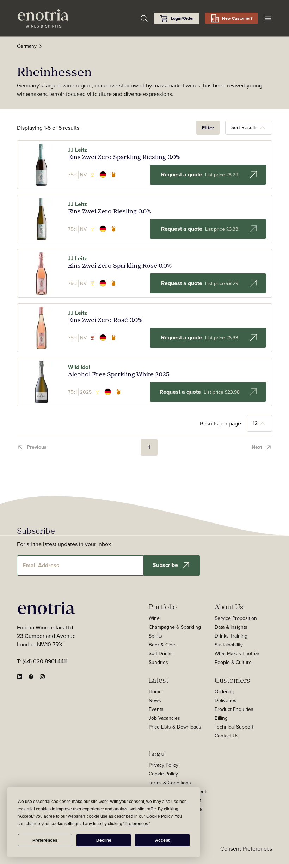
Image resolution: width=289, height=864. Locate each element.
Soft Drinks (161, 653)
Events (156, 709)
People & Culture (233, 662)
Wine (154, 618)
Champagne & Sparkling (175, 626)
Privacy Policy (163, 764)
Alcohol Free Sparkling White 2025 (119, 374)
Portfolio (163, 606)
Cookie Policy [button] (159, 816)
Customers (232, 680)
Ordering (224, 691)
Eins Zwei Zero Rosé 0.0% (105, 320)
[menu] (268, 18)
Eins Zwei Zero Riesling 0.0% (109, 211)
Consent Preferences (246, 848)
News (155, 700)
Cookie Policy (163, 773)
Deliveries (225, 700)
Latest (158, 680)
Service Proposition (236, 618)
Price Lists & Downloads (175, 726)
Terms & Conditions (170, 782)
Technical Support (234, 726)
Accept (162, 840)
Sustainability (229, 644)
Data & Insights (231, 626)
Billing (221, 717)
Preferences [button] (136, 823)
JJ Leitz (77, 149)
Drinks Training (231, 635)
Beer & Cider (163, 644)
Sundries (158, 662)
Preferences (44, 840)
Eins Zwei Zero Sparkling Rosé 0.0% (120, 266)
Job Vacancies (164, 717)
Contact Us (227, 735)
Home (155, 691)
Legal (157, 753)
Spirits (155, 635)
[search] (144, 18)
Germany (27, 45)
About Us (229, 606)
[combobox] (248, 128)
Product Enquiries (234, 709)
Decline (103, 840)
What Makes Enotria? (237, 653)
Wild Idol (79, 367)
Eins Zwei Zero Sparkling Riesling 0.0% (124, 157)
